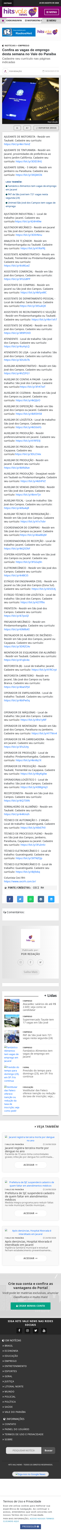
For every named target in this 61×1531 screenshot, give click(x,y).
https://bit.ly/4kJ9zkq (28, 871)
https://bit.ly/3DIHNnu (29, 235)
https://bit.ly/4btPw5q (17, 700)
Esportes (10, 1371)
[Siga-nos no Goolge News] (30, 1474)
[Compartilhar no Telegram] (41, 899)
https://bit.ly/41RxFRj (33, 248)
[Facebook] (30, 962)
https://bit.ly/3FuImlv (33, 844)
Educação (11, 1355)
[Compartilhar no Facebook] (10, 899)
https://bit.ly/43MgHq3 (34, 787)
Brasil (8, 1345)
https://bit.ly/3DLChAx (28, 454)
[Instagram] (21, 962)
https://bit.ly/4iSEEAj (44, 588)
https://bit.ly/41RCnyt (44, 669)
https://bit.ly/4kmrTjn (28, 494)
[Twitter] (40, 962)
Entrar (8, 3)
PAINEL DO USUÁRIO (16, 1429)
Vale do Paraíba (15, 1412)
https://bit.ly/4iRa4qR (16, 508)
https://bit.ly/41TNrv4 (44, 733)
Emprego (10, 1361)
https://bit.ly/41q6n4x (17, 660)
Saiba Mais (30, 972)
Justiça (9, 1381)
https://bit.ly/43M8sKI (17, 629)
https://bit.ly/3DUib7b (17, 359)
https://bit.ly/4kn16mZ (17, 144)
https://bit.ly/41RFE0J (28, 440)
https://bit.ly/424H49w (28, 221)
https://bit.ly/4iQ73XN (17, 800)
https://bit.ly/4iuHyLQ (17, 346)
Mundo (9, 1391)
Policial (10, 1396)
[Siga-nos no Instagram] (27, 1330)
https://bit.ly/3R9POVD (17, 333)
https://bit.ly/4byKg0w (34, 773)
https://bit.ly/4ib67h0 (33, 827)
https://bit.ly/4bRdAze (17, 467)
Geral (8, 1376)
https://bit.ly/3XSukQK (33, 306)
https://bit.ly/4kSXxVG (28, 427)
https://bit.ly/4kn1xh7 (44, 319)
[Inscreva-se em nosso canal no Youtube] (44, 1330)
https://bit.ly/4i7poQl (16, 615)
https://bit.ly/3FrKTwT (32, 386)
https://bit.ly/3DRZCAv (17, 646)
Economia (11, 1350)
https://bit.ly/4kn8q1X (28, 760)
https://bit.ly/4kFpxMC (34, 292)
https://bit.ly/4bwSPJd (17, 687)
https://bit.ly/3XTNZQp (29, 858)
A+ (27, 128)
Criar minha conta (31, 1305)
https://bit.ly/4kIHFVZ (33, 481)
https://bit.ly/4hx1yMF (34, 719)
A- (17, 128)
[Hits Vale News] (20, 11)
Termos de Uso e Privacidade (24, 1434)
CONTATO (10, 1424)
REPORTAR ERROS (47, 128)
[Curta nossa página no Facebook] (19, 1330)
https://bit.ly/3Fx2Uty (16, 746)
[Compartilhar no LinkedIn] (51, 899)
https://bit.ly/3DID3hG (29, 161)
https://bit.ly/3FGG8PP (17, 279)
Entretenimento (15, 1366)
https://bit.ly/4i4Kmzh (17, 814)
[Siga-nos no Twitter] (35, 1330)
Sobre (8, 1439)
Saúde (8, 1406)
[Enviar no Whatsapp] (31, 899)
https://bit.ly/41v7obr (33, 521)
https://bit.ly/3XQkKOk (29, 174)
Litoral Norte (14, 1386)
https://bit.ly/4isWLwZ (17, 265)
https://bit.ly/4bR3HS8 (29, 413)
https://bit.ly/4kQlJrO (27, 400)
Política (10, 1401)
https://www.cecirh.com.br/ (20, 881)
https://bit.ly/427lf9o (33, 602)
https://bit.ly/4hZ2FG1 (17, 373)
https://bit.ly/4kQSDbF (17, 548)
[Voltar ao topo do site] (56, 842)
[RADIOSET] (30, 31)
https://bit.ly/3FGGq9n (29, 562)
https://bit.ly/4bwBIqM (33, 535)
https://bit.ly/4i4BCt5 (16, 575)
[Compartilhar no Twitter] (20, 899)
